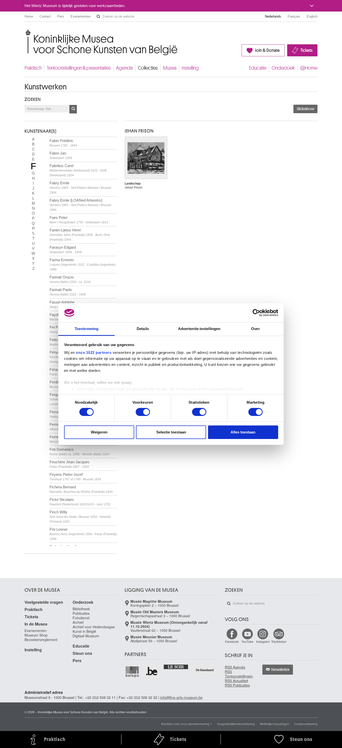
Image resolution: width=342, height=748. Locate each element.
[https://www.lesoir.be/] (176, 667)
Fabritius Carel (78, 170)
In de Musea (36, 624)
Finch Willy (80, 516)
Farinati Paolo (68, 291)
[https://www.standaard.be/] (205, 670)
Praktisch (33, 68)
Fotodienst (81, 618)
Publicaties (81, 613)
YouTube (247, 641)
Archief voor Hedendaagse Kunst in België (94, 629)
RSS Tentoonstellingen (239, 673)
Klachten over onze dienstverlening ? (186, 723)
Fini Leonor (83, 534)
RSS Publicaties (237, 685)
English (312, 16)
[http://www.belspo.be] (132, 672)
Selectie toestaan (171, 432)
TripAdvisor (278, 641)
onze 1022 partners (93, 352)
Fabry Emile (80, 187)
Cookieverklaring (305, 723)
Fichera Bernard (81, 489)
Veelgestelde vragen (44, 602)
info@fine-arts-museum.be (181, 697)
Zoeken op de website (98, 16)
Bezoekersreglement (41, 639)
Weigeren (99, 432)
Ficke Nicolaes (80, 501)
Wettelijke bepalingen (274, 723)
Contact (45, 16)
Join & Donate (267, 50)
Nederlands (273, 16)
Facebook (232, 641)
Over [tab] (255, 329)
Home (29, 16)
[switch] (143, 412)
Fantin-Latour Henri (80, 234)
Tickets (306, 50)
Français (294, 16)
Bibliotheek (81, 609)
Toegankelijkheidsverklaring (236, 723)
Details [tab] (143, 329)
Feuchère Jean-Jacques (69, 464)
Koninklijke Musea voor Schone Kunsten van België (25, 32)
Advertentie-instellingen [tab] (199, 329)
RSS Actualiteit (236, 680)
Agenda (124, 68)
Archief (78, 622)
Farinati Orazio (70, 279)
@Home (308, 68)
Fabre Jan (61, 155)
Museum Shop (36, 635)
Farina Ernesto (83, 264)
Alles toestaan (243, 432)
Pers (60, 16)
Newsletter (280, 670)
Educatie (257, 68)
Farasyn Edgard (66, 249)
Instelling (190, 68)
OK (73, 109)
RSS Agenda (235, 667)
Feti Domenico (79, 451)
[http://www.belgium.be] (152, 672)
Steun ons (82, 653)
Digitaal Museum (86, 636)
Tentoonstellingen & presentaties (79, 68)
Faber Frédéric (63, 142)
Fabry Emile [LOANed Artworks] (80, 205)
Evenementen (81, 16)
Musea (170, 68)
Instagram (263, 641)
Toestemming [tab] (86, 329)
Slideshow (305, 109)
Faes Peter (79, 219)
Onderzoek (283, 68)
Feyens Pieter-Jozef (75, 476)
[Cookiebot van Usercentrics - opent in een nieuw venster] (256, 313)
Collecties (148, 68)
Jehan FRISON (139, 131)
